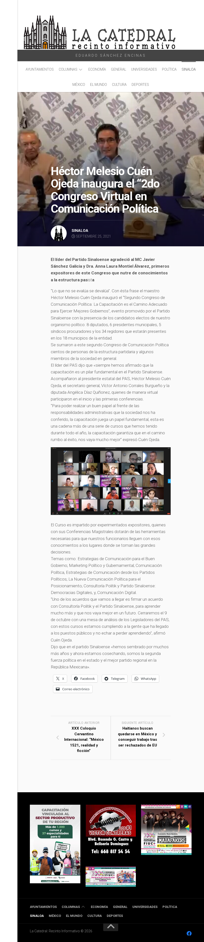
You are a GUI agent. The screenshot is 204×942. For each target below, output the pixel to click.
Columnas (68, 69)
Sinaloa (189, 69)
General (118, 69)
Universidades (144, 69)
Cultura (119, 85)
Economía (97, 69)
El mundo (98, 85)
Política (169, 69)
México (78, 85)
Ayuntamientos (40, 69)
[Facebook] (189, 933)
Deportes (140, 85)
